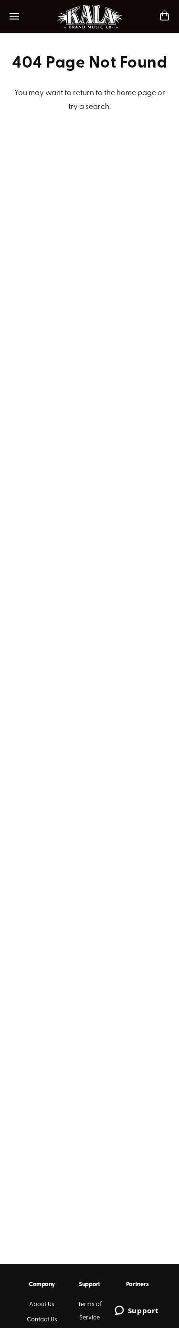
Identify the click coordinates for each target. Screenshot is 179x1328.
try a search (88, 107)
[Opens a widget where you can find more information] (136, 1311)
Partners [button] (137, 1284)
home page (136, 93)
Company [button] (41, 1284)
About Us (41, 1304)
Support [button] (89, 1284)
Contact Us (42, 1320)
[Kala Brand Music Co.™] (89, 17)
